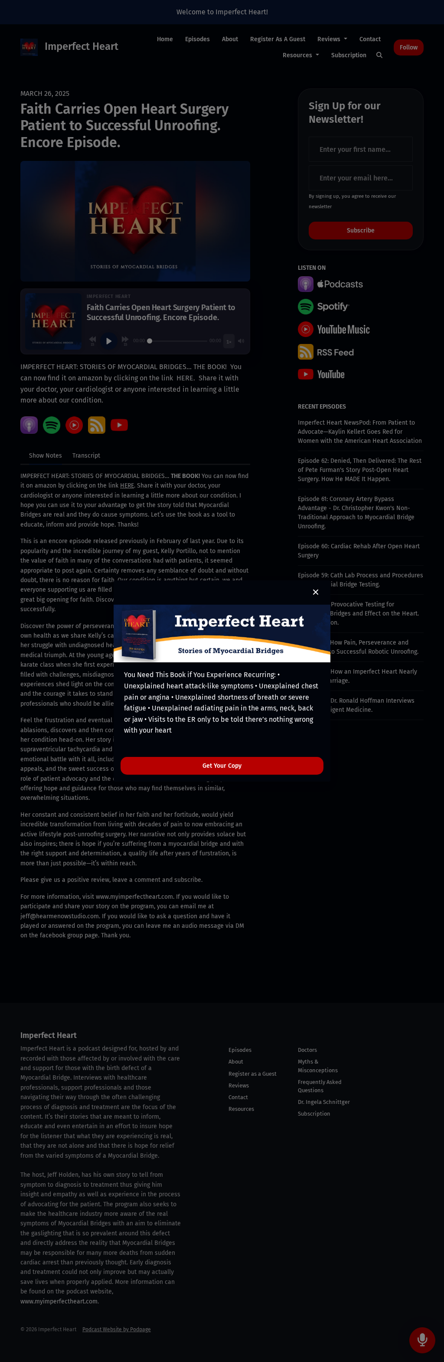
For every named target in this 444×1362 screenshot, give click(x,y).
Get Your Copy (222, 765)
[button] (315, 592)
